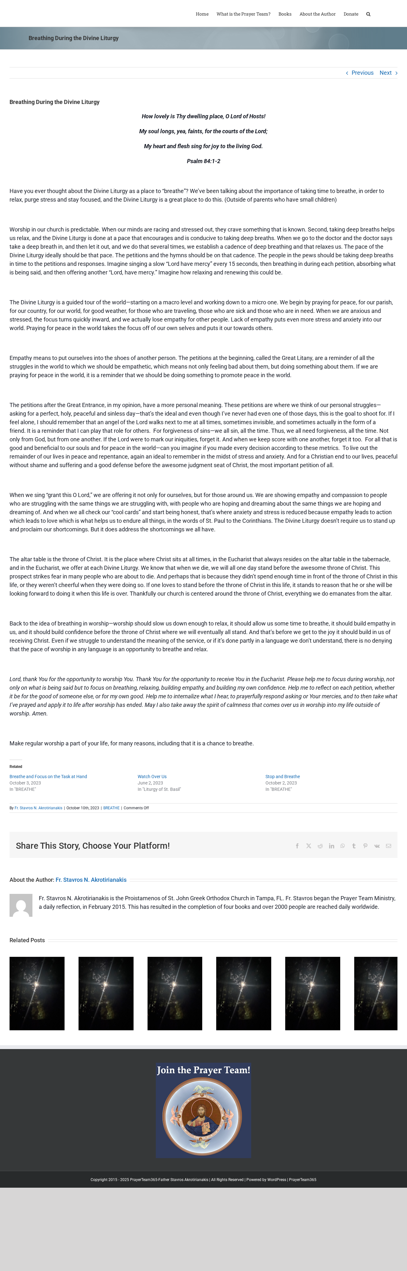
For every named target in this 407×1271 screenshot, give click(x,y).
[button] (368, 13)
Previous (363, 72)
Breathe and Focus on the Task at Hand (48, 776)
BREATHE (111, 808)
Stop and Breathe (283, 776)
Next (386, 72)
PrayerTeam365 (302, 1195)
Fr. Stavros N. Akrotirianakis (38, 808)
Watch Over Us (152, 776)
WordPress (276, 1195)
